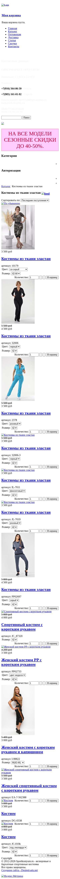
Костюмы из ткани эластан (26, 258)
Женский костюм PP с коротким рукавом (21, 662)
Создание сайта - (11, 870)
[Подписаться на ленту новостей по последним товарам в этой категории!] (46, 192)
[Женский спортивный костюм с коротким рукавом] (30, 772)
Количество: (21, 277)
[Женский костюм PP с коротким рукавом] (25, 646)
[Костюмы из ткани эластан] (18, 248)
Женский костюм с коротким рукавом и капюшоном (28, 749)
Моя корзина (11, 15)
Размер (6, 273)
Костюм (8, 813)
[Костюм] (7, 800)
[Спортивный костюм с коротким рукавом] (26, 611)
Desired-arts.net (29, 870)
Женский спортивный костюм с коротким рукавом (29, 788)
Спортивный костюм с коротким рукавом (22, 626)
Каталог (5, 186)
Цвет (5, 269)
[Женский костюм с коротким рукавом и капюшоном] (18, 734)
